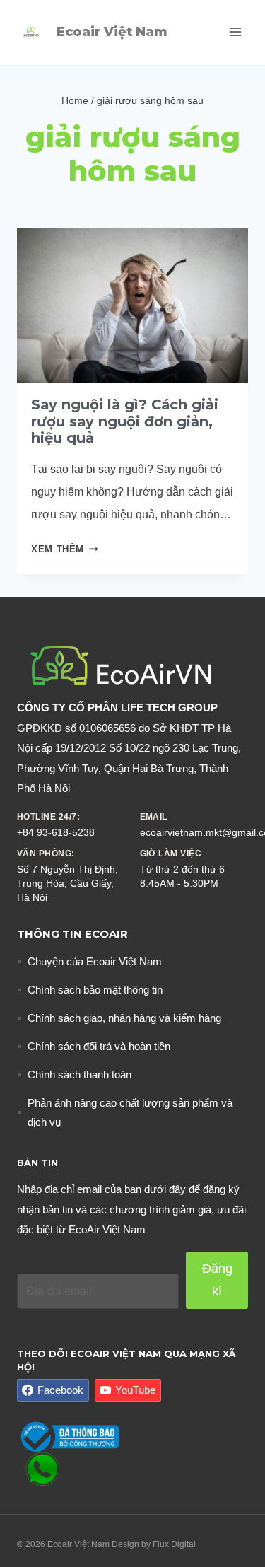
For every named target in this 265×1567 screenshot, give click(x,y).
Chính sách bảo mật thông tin (95, 990)
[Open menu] (235, 31)
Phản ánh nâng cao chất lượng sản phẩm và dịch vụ (130, 1112)
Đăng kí (217, 1280)
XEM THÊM (64, 549)
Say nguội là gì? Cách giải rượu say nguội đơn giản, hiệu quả (124, 421)
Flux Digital (174, 1544)
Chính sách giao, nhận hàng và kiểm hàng (124, 1018)
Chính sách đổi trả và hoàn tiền (99, 1046)
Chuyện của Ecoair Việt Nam (95, 961)
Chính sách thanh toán (79, 1074)
